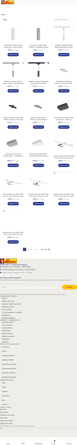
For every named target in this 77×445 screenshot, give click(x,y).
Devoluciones (4, 412)
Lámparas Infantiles (8, 360)
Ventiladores (5, 339)
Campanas (5, 342)
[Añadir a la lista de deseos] (21, 27)
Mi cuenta (3, 409)
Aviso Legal (3, 418)
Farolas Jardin (6, 330)
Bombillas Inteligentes (8, 318)
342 (45, 249)
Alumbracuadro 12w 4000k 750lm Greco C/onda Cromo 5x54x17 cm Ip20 (64, 158)
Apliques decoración (8, 336)
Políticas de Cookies (6, 423)
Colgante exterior (7, 328)
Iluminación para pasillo (9, 368)
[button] (13, 54)
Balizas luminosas (7, 333)
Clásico (4, 351)
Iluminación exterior (8, 322)
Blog (3, 400)
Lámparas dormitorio (8, 355)
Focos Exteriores (7, 325)
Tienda (4, 387)
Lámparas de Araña (8, 307)
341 (42, 249)
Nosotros (5, 391)
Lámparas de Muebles (9, 373)
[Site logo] (7, 2)
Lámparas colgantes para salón (11, 304)
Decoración (5, 347)
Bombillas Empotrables (9, 377)
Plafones (4, 298)
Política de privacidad (6, 420)
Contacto (4, 404)
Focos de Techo (7, 309)
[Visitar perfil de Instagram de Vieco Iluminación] (7, 275)
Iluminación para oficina (9, 364)
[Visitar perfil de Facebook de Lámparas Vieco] (1, 275)
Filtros (5, 19)
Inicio (3, 14)
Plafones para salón (8, 301)
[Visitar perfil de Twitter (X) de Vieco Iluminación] (14, 275)
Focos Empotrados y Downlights (12, 312)
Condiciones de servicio (7, 415)
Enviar (69, 287)
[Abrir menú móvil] (75, 2)
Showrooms (5, 396)
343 (49, 249)
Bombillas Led (6, 315)
